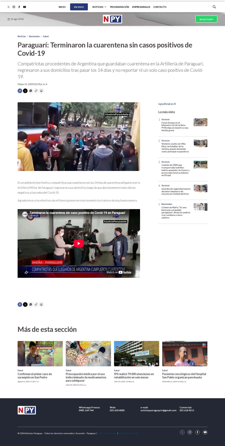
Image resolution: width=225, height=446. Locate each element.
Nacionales (34, 36)
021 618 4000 (117, 409)
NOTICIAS (97, 6)
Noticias (22, 36)
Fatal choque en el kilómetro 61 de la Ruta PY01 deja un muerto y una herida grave (174, 126)
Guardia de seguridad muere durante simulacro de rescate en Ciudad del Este (175, 191)
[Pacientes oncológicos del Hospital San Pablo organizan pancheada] (184, 353)
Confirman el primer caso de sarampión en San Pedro (35, 375)
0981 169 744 (89, 409)
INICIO (62, 6)
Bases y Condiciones (107, 433)
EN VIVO (79, 6)
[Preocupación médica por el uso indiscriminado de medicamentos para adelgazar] (88, 353)
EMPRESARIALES (141, 6)
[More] (105, 7)
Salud (46, 36)
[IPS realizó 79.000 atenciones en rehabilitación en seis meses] (136, 353)
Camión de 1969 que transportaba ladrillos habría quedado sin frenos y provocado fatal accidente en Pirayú (175, 170)
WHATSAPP (206, 19)
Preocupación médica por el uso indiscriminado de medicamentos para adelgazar (86, 377)
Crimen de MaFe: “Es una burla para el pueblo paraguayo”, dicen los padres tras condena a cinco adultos (175, 212)
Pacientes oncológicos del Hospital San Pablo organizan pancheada (184, 375)
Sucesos (165, 119)
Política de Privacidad (128, 433)
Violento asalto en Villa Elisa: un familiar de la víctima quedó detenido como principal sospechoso (175, 148)
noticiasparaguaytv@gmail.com (158, 409)
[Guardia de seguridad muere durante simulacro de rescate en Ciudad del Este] (200, 188)
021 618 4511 (187, 409)
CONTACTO (159, 6)
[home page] (112, 19)
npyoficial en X (167, 103)
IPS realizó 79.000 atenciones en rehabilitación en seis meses (134, 375)
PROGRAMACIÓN (119, 6)
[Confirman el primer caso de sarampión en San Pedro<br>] (40, 353)
